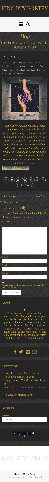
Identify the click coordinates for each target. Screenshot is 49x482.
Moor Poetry (21, 70)
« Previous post (9, 196)
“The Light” (9, 394)
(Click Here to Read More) (29, 337)
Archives (5, 416)
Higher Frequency (12, 66)
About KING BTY (20, 474)
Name (5, 257)
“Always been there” (13, 373)
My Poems (31, 474)
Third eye (41, 70)
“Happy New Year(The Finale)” (18, 380)
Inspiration (24, 66)
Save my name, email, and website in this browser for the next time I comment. (23, 286)
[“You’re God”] (24, 98)
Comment (6, 221)
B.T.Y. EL (8, 62)
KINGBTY (33, 66)
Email (5, 265)
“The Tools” (8, 376)
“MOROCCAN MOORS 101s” (18, 387)
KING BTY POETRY (24, 8)
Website (5, 273)
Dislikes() (21, 168)
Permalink (20, 74)
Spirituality (31, 70)
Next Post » (41, 196)
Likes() (8, 168)
